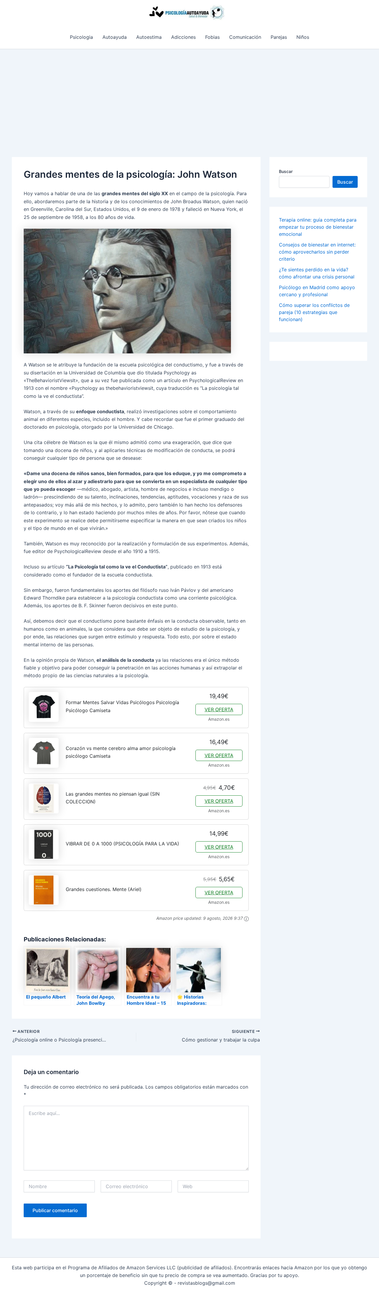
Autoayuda (114, 37)
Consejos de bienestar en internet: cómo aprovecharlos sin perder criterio (317, 252)
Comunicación (245, 37)
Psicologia (81, 37)
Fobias (212, 37)
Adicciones (183, 37)
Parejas (279, 37)
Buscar (286, 171)
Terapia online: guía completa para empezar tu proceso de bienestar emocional (317, 227)
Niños (302, 37)
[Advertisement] (189, 93)
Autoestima (149, 37)
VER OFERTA (219, 709)
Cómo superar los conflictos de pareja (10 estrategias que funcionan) (314, 312)
